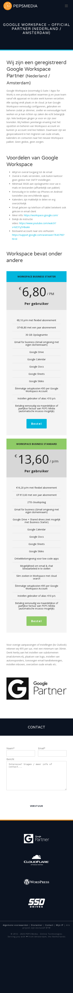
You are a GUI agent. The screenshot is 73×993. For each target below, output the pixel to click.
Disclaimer (36, 925)
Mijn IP (59, 925)
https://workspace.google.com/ (41, 215)
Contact (49, 925)
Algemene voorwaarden (15, 925)
